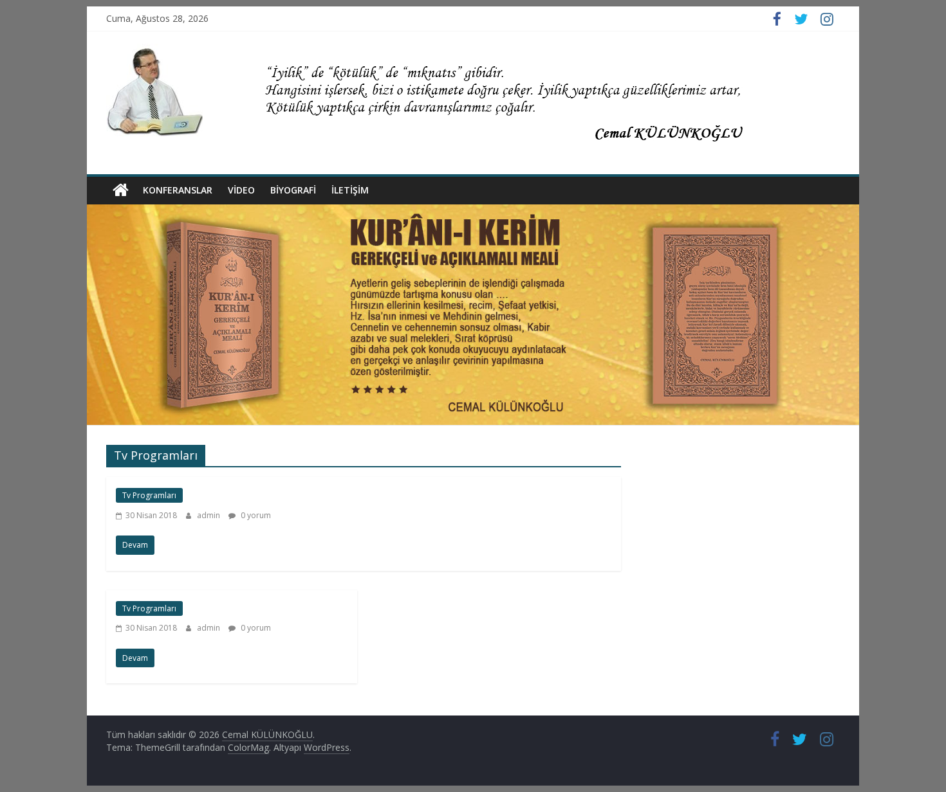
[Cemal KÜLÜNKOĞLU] (120, 190)
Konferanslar (177, 190)
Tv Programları (149, 495)
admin (209, 515)
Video (241, 190)
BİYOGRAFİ (293, 190)
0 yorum (255, 515)
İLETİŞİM (350, 190)
